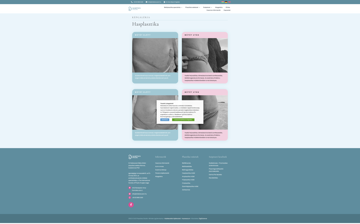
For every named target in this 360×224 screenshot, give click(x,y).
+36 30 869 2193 (137, 197)
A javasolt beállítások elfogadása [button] (183, 119)
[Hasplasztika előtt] (155, 39)
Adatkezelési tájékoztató (172, 218)
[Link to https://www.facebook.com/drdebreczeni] (131, 204)
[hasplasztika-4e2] (155, 96)
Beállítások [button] (165, 119)
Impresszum (186, 218)
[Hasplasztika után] (205, 39)
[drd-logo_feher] (134, 155)
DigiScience (203, 218)
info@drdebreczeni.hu (139, 194)
